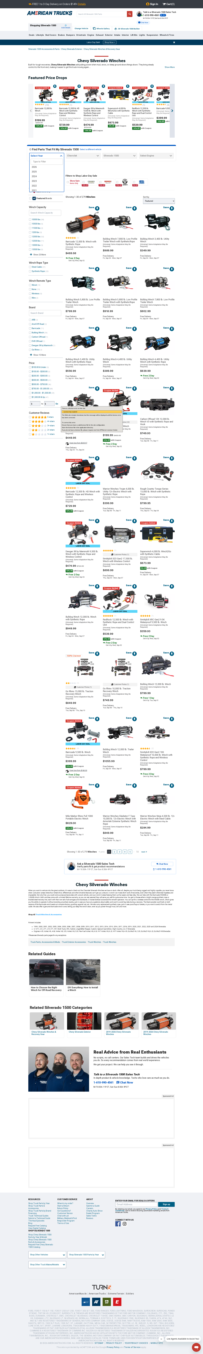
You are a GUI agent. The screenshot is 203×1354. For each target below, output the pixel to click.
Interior (125, 35)
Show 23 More (39, 255)
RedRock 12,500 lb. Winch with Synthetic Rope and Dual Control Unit (143, 114)
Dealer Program (93, 1213)
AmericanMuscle (78, 1293)
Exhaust (100, 35)
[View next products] (172, 111)
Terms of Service (132, 1347)
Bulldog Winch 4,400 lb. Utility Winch (117, 360)
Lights (142, 35)
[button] (143, 23)
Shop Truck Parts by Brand (39, 1211)
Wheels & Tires (167, 35)
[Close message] (174, 42)
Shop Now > (110, 42)
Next (143, 852)
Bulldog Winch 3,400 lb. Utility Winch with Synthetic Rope (80, 360)
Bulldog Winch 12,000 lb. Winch (155, 684)
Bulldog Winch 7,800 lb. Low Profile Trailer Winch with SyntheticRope (120, 240)
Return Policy (62, 1208)
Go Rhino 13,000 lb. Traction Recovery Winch (79, 692)
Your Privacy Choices (136, 1343)
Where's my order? (65, 1203)
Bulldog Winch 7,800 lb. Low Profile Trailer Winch (157, 300)
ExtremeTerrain (116, 1293)
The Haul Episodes (36, 1221)
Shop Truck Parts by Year (39, 1203)
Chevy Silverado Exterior (71, 49)
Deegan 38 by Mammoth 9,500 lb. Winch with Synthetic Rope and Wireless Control (94, 114)
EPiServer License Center (108, 430)
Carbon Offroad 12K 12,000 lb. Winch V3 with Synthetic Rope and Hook (156, 422)
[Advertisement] (101, 1118)
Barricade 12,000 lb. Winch (45, 111)
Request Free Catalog (37, 1226)
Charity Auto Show (94, 1211)
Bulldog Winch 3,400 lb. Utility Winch (154, 240)
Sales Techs (91, 1216)
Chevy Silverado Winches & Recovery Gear (102, 49)
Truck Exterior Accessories (74, 942)
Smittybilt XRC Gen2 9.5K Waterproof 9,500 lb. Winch (153, 621)
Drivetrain (81, 35)
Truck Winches (94, 942)
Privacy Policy (152, 1209)
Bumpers (70, 35)
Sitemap (99, 1343)
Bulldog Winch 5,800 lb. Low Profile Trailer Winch (83, 300)
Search (129, 14)
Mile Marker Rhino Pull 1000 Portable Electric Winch (79, 817)
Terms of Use (63, 1223)
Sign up (166, 1204)
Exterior (109, 35)
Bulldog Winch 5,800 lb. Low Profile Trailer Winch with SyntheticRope (120, 300)
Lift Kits (133, 35)
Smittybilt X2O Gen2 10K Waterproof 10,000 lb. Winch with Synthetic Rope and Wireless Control (156, 756)
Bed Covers (50, 35)
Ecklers (130, 1293)
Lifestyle (40, 35)
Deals (31, 35)
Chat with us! (63, 1216)
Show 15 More (39, 355)
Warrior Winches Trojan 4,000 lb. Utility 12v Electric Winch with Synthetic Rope (118, 491)
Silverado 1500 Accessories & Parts (44, 49)
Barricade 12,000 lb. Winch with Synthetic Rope (81, 243)
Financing (32, 1213)
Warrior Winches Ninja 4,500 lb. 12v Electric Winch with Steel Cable (157, 817)
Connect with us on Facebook (118, 1223)
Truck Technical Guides (38, 1216)
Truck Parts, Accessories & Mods (45, 942)
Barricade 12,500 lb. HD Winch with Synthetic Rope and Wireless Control (70, 114)
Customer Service (64, 1213)
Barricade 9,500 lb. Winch (167, 110)
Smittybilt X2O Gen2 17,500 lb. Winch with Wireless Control (118, 560)
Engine (90, 35)
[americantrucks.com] (49, 13)
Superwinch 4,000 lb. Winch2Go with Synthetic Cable (119, 113)
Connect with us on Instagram (124, 1223)
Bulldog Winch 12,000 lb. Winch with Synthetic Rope (81, 618)
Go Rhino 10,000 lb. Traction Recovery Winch (116, 690)
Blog (30, 1223)
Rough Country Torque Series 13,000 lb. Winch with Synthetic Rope (155, 491)
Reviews (89, 1218)
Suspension (152, 35)
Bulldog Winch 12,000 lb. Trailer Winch (118, 750)
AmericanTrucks (97, 1293)
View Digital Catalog (37, 1228)
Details (82, 4)
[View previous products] (30, 111)
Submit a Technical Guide (39, 1218)
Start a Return (63, 1206)
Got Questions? (64, 1211)
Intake (117, 35)
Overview (90, 1203)
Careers (89, 1208)
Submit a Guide (92, 1206)
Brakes (61, 35)
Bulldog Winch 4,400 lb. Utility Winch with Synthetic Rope (154, 360)
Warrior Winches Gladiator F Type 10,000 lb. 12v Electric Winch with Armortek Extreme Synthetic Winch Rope (119, 820)
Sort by (146, 197)
